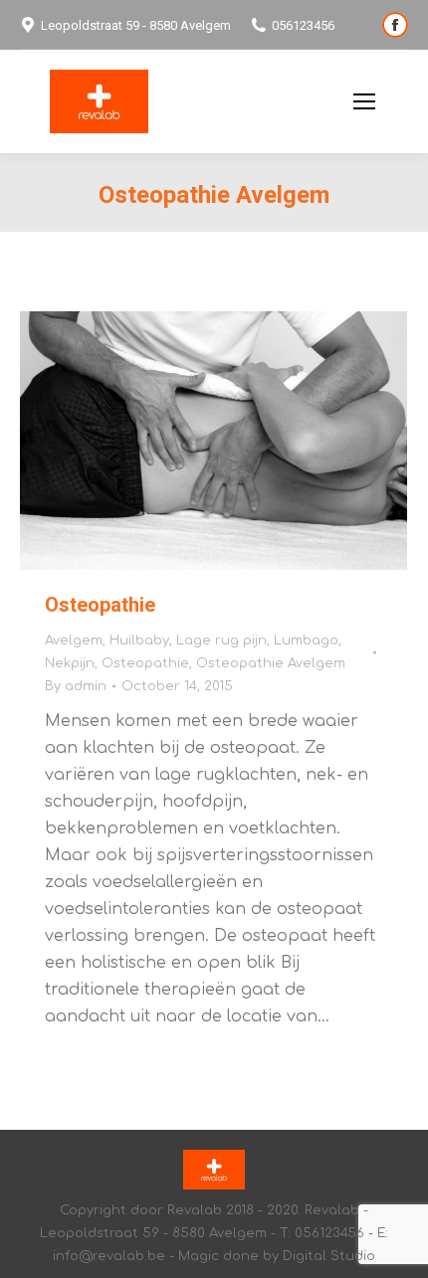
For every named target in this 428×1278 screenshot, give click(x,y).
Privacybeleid (286, 101)
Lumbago (306, 640)
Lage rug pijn (221, 640)
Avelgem (74, 640)
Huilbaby (139, 640)
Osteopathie (100, 605)
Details (241, 440)
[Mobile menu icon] (364, 101)
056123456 (303, 25)
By (76, 686)
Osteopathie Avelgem (270, 663)
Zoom (187, 440)
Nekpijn (70, 663)
